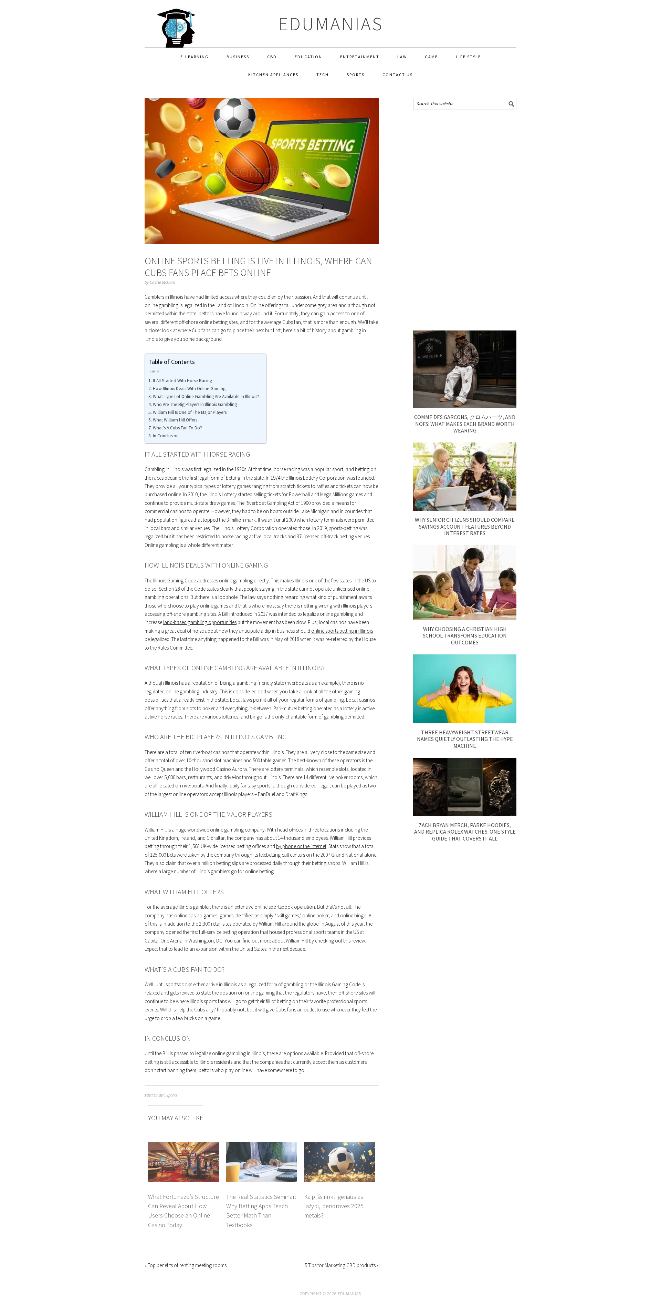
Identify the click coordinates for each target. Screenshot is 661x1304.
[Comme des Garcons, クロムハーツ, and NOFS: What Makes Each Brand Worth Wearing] (464, 406)
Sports (171, 1095)
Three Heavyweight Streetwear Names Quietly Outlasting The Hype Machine (465, 739)
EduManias (330, 23)
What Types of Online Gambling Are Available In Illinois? (206, 396)
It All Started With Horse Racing (182, 381)
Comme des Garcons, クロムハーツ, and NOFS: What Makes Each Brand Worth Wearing (464, 424)
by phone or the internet (301, 846)
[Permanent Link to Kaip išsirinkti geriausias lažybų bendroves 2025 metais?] (339, 1146)
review (358, 940)
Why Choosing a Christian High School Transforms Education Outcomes (465, 635)
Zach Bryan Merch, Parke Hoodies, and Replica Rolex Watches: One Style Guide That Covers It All (465, 832)
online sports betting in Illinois (342, 631)
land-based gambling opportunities (200, 622)
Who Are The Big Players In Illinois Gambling (195, 404)
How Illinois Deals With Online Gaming (189, 388)
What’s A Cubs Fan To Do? (177, 428)
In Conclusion (166, 436)
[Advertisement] (464, 220)
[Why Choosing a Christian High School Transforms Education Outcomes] (464, 618)
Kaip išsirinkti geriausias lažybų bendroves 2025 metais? (334, 1206)
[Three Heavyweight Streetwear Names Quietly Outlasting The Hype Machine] (464, 721)
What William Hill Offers (175, 420)
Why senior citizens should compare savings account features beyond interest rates (465, 526)
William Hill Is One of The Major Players (190, 412)
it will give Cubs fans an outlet (285, 1009)
